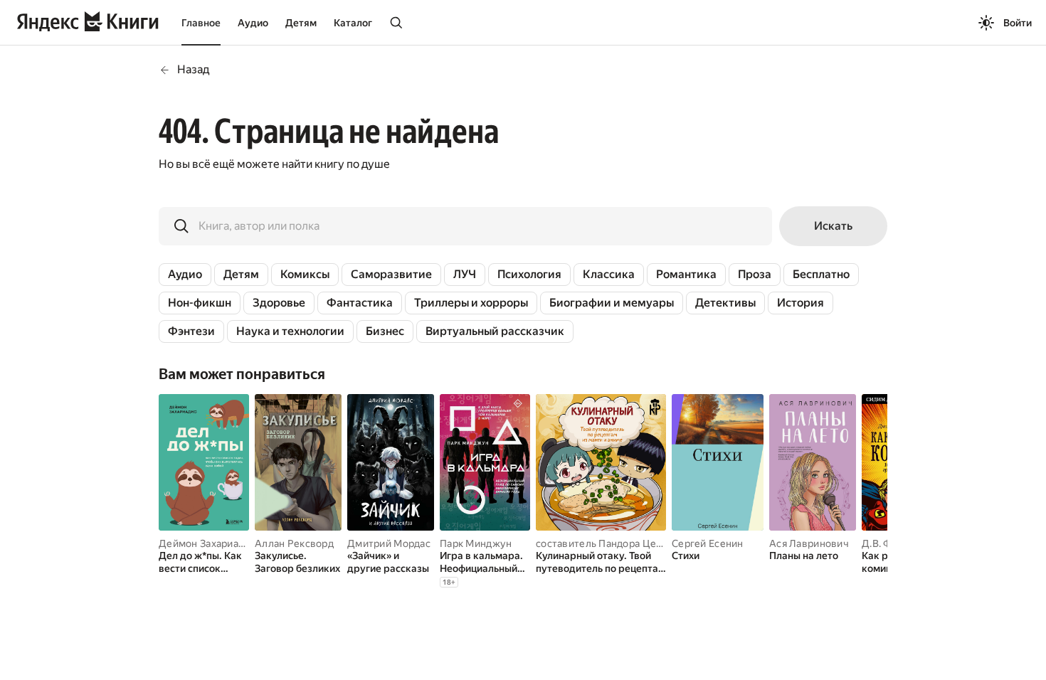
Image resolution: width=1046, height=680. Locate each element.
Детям (301, 22)
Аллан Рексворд (294, 543)
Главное (201, 22)
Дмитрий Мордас (388, 543)
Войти (1017, 22)
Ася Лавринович (809, 543)
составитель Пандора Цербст (607, 543)
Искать (833, 226)
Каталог (353, 22)
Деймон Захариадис (207, 543)
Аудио (253, 22)
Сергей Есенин (708, 543)
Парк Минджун (476, 543)
